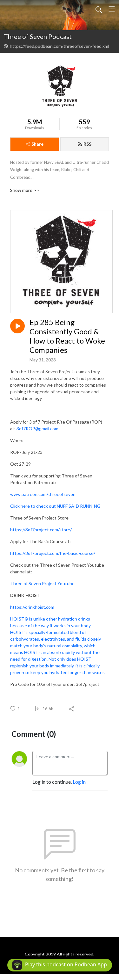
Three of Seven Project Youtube (42, 583)
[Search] (98, 9)
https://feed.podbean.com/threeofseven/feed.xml (59, 46)
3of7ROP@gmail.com (37, 428)
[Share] (72, 708)
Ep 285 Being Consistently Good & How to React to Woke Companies (67, 336)
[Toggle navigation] (111, 9)
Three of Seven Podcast (38, 36)
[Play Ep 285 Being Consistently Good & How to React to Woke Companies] (17, 326)
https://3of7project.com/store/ (41, 529)
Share (37, 144)
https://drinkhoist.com (32, 607)
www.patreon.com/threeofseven (43, 494)
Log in (79, 782)
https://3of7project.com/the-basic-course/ (52, 553)
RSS (87, 144)
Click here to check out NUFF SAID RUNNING (55, 506)
